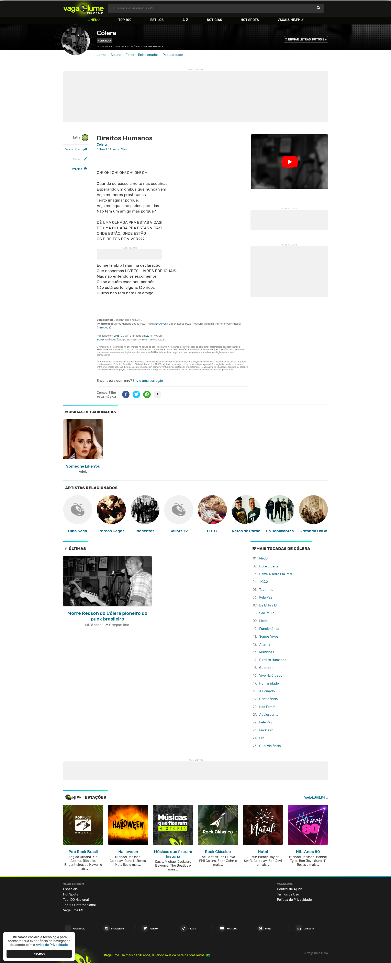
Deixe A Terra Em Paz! (275, 574)
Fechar (39, 953)
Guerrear (266, 668)
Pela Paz (265, 597)
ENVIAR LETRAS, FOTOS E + (307, 39)
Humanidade (269, 683)
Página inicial (104, 46)
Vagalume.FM (289, 20)
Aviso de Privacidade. (52, 945)
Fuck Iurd (266, 730)
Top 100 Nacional (76, 900)
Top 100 (125, 20)
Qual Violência (270, 746)
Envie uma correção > (149, 381)
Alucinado (267, 691)
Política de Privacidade (294, 900)
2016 (116, 335)
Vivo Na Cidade (270, 675)
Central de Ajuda (290, 889)
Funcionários (269, 629)
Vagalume (83, 8)
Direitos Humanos (272, 660)
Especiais (70, 889)
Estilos (157, 20)
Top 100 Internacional (79, 905)
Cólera (106, 33)
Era (261, 738)
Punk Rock (104, 40)
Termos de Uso (288, 894)
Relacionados (148, 55)
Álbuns (116, 55)
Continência (268, 699)
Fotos (130, 55)
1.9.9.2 (263, 582)
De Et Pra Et (268, 605)
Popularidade (173, 55)
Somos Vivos (268, 636)
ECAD (100, 339)
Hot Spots (250, 20)
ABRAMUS (160, 323)
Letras (101, 55)
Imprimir (77, 168)
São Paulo (266, 613)
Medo (263, 558)
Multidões (266, 652)
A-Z (185, 20)
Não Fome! (267, 707)
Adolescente (268, 715)
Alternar (265, 644)
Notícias (214, 20)
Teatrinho (266, 590)
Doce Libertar (269, 566)
